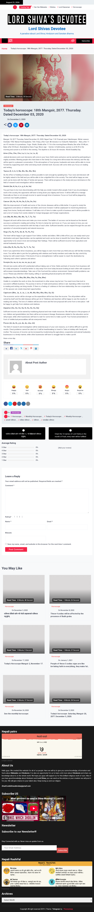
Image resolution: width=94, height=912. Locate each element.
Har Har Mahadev (40, 7)
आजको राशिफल (11, 420)
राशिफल (36, 420)
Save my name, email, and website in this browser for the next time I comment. (39, 544)
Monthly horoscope (34, 416)
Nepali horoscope (6, 888)
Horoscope (77, 7)
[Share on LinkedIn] (19, 404)
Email (50, 522)
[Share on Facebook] (6, 404)
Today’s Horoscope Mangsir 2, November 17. (23, 664)
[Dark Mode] (62, 41)
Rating (8, 517)
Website (8, 533)
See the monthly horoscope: (16, 714)
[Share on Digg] (24, 404)
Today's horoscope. (54, 416)
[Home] (5, 40)
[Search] (67, 41)
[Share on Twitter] (10, 404)
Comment (9, 486)
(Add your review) (64, 448)
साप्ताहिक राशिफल (48, 420)
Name (8, 522)
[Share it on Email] (28, 404)
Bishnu (52, 7)
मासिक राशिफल (24, 420)
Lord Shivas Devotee (47, 28)
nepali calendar (7, 760)
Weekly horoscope (73, 416)
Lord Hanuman (64, 7)
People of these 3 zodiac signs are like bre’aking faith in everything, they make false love (70, 666)
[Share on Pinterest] (15, 404)
